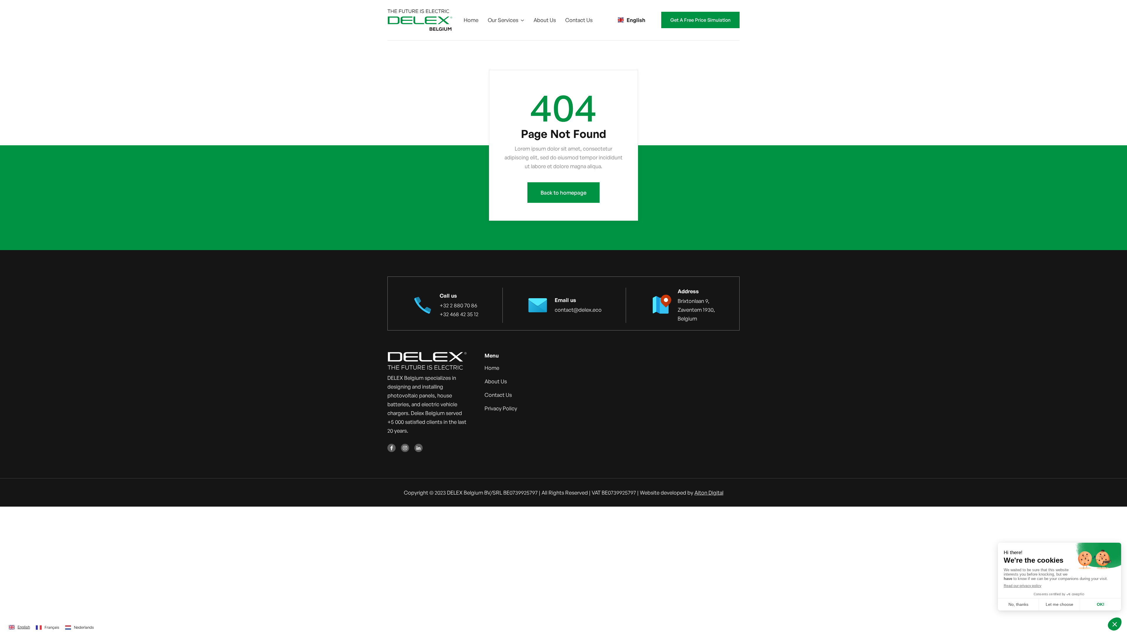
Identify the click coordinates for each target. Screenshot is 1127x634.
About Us (545, 20)
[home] (419, 20)
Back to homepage (563, 192)
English (24, 627)
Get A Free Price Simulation (700, 20)
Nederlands (84, 627)
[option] (47, 627)
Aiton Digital (708, 492)
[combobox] (19, 627)
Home (471, 20)
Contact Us (579, 20)
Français (52, 627)
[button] (506, 20)
